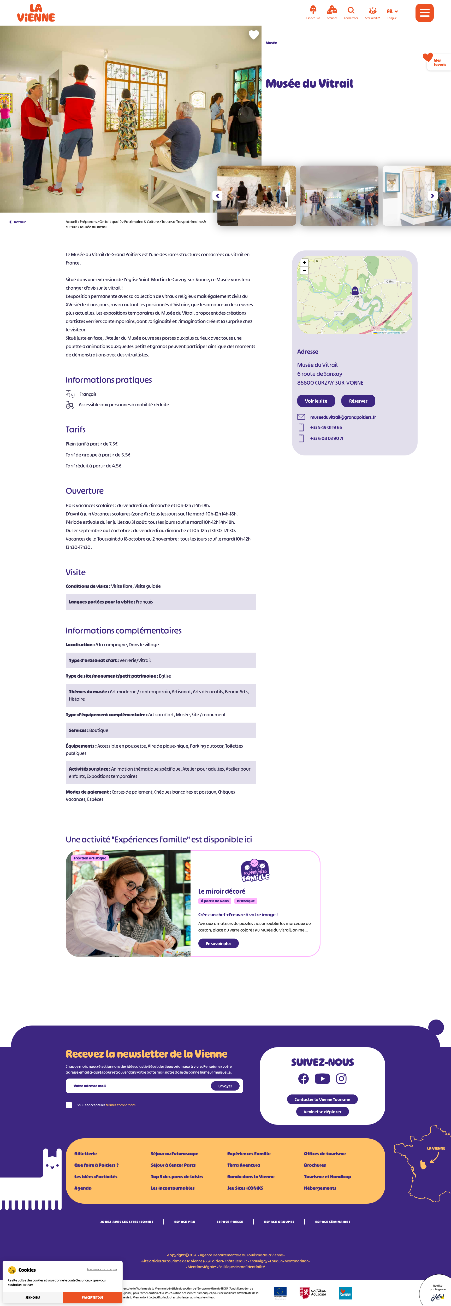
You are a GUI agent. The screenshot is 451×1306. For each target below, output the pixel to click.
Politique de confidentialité (241, 1266)
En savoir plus (218, 943)
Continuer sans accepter (102, 1269)
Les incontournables (173, 1188)
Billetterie (85, 1154)
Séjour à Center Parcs (173, 1165)
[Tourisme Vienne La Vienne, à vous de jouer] (43, 13)
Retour (20, 221)
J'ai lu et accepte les (105, 1105)
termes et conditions (120, 1105)
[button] (217, 196)
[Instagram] (341, 1080)
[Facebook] (303, 1080)
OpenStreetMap (393, 332)
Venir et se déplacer (322, 1112)
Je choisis (33, 1298)
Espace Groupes (279, 1222)
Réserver (358, 401)
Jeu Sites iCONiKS (245, 1188)
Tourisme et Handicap (327, 1177)
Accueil (71, 221)
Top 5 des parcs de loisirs (177, 1177)
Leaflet (380, 332)
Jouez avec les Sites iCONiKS (126, 1222)
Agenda (83, 1188)
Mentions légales (202, 1266)
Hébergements (320, 1188)
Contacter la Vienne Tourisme (322, 1099)
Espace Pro (185, 1222)
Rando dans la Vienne (251, 1177)
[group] (256, 196)
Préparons (88, 221)
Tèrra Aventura (243, 1165)
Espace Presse (230, 1222)
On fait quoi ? (110, 221)
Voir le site (316, 401)
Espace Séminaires (333, 1222)
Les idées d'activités (95, 1177)
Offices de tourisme (325, 1154)
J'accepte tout (92, 1298)
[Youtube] (322, 1080)
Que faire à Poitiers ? (96, 1165)
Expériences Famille (249, 1154)
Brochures (315, 1165)
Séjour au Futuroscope (174, 1154)
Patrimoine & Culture (141, 221)
